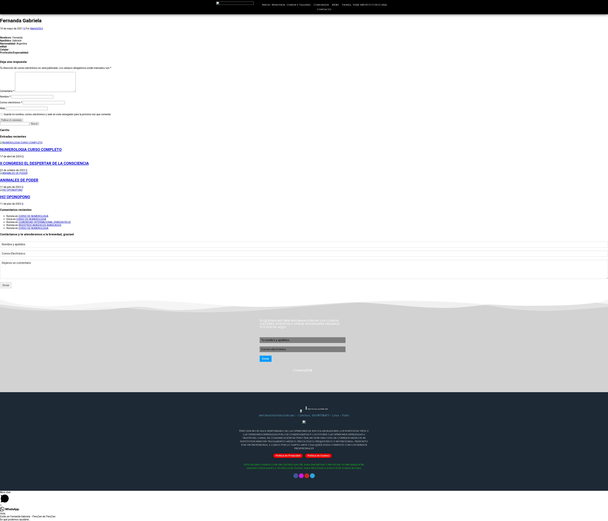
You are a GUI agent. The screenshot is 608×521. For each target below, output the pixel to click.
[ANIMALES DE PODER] (14, 173)
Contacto (324, 9)
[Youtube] (306, 475)
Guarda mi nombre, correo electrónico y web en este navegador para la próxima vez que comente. (57, 114)
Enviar (6, 285)
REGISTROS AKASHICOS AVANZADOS (40, 225)
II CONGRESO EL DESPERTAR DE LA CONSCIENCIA (44, 163)
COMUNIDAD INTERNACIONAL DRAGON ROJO (45, 222)
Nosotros (278, 4)
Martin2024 (36, 28)
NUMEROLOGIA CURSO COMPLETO (31, 149)
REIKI (335, 4)
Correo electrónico (11, 102)
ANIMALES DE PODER (19, 180)
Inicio (266, 4)
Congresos (321, 4)
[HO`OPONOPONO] (11, 189)
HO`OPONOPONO (15, 197)
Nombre (5, 96)
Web (2, 108)
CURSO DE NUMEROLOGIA (33, 216)
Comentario (7, 91)
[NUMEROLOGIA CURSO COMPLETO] (21, 142)
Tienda (346, 4)
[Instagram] (301, 475)
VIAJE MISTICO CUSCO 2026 (370, 4)
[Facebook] (295, 475)
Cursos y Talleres (298, 4)
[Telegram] (312, 475)
